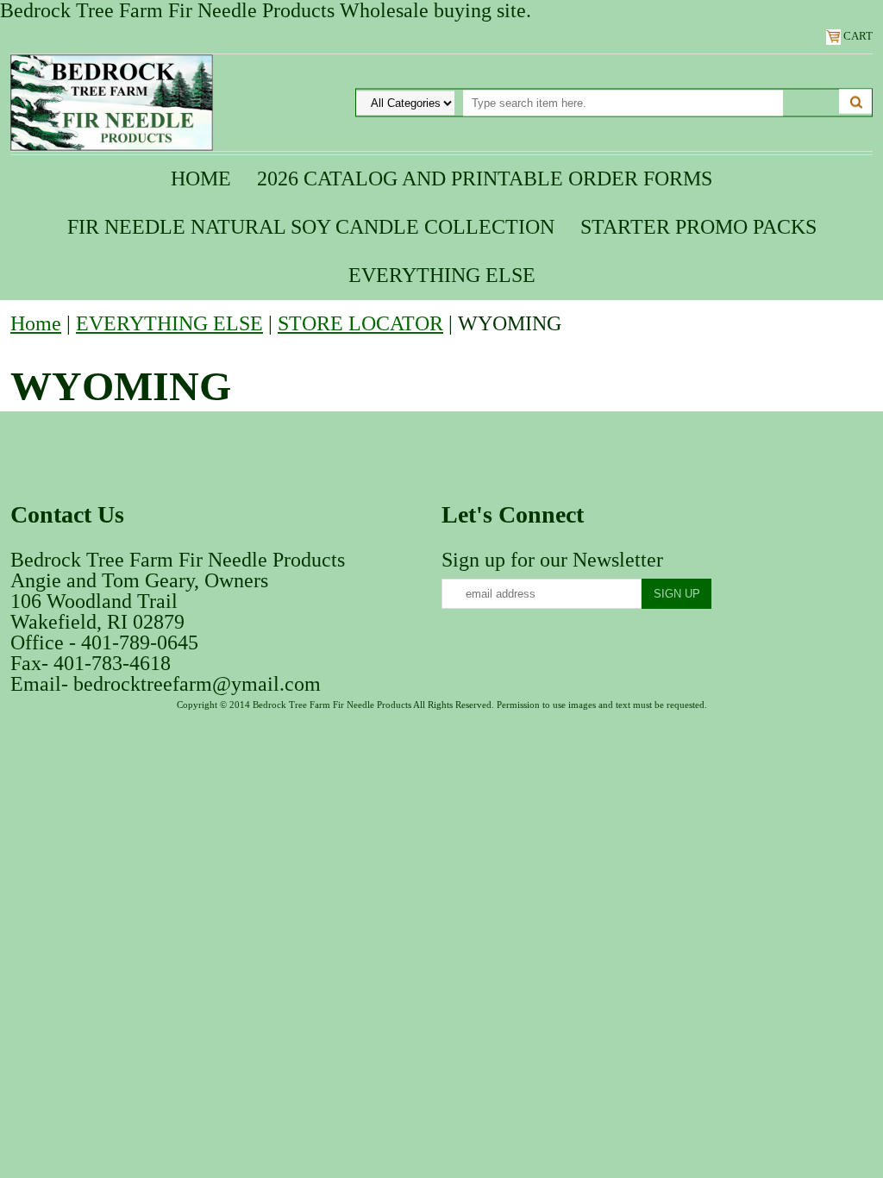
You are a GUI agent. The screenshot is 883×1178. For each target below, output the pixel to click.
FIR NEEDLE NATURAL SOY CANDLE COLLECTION (310, 227)
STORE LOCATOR (360, 323)
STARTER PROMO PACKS (698, 227)
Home (201, 178)
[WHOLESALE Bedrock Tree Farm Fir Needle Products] (111, 101)
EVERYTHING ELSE (441, 275)
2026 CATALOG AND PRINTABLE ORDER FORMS (484, 178)
